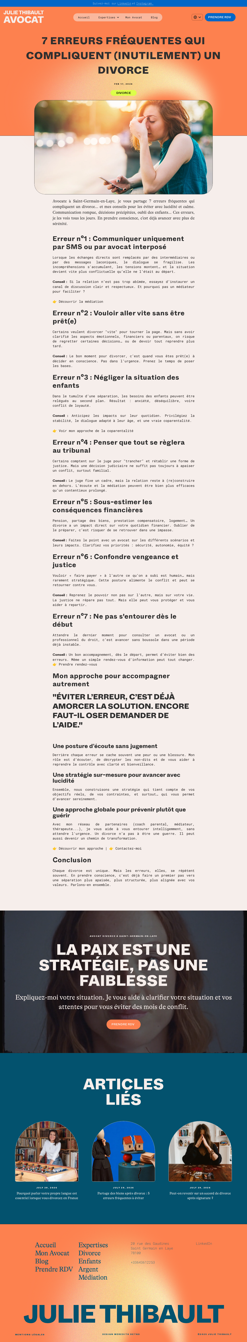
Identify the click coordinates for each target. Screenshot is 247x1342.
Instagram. (144, 3)
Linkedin (124, 3)
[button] (107, 17)
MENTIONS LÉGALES (30, 1334)
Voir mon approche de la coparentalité (96, 430)
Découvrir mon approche (82, 848)
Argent (88, 1269)
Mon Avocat (133, 17)
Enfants (89, 1261)
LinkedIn (204, 1243)
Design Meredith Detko (121, 1334)
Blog (154, 17)
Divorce (89, 1253)
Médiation (92, 1277)
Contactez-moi (128, 848)
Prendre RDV (54, 1269)
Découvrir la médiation (81, 301)
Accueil (84, 17)
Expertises (93, 1245)
